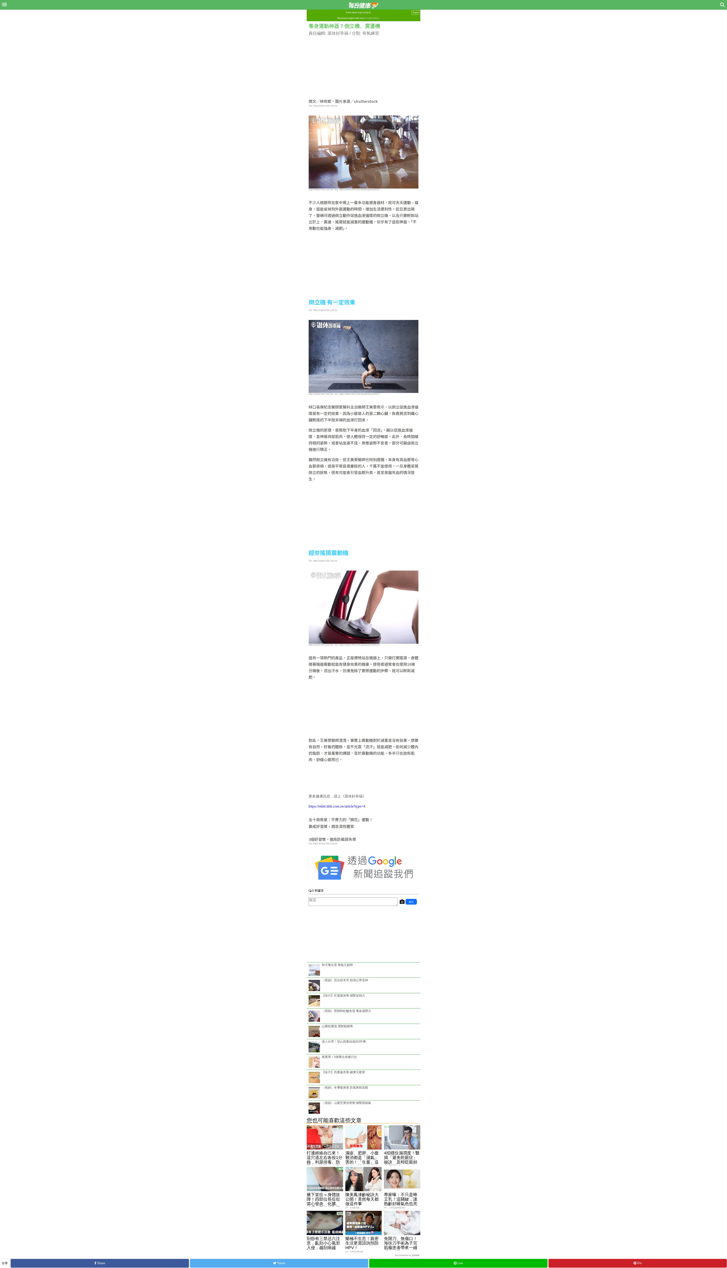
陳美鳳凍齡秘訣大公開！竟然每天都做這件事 (362, 1199)
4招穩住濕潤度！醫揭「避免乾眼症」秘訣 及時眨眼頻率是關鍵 (402, 1160)
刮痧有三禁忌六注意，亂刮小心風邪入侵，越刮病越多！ (323, 1245)
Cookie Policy (372, 18)
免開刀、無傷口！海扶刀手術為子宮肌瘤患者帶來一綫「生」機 (400, 1245)
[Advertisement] (363, 63)
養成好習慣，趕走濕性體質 (331, 826)
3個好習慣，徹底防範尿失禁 (332, 839)
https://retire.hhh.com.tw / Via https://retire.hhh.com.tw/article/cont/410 (344, 190)
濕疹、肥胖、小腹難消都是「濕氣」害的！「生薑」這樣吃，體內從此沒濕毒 (362, 1162)
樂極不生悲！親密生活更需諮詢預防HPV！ (362, 1243)
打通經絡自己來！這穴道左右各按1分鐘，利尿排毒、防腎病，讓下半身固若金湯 (324, 1162)
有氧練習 (370, 33)
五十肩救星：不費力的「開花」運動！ (341, 819)
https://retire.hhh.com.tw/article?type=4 (337, 806)
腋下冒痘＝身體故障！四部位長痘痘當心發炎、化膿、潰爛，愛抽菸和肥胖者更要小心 (323, 1203)
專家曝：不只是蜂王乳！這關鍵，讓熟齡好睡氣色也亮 (400, 1199)
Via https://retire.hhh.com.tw (323, 106)
